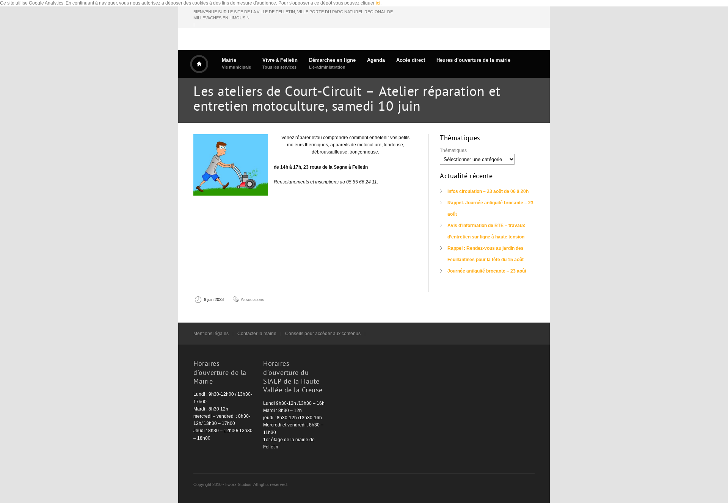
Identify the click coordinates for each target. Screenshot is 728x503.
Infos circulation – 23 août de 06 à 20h (488, 191)
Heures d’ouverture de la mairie (473, 60)
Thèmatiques (453, 150)
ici (378, 3)
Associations (252, 299)
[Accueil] (199, 64)
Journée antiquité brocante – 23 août (486, 271)
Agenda (376, 60)
